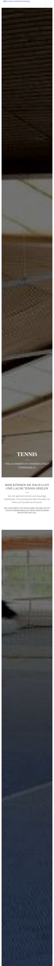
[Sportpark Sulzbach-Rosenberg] (17, 4)
